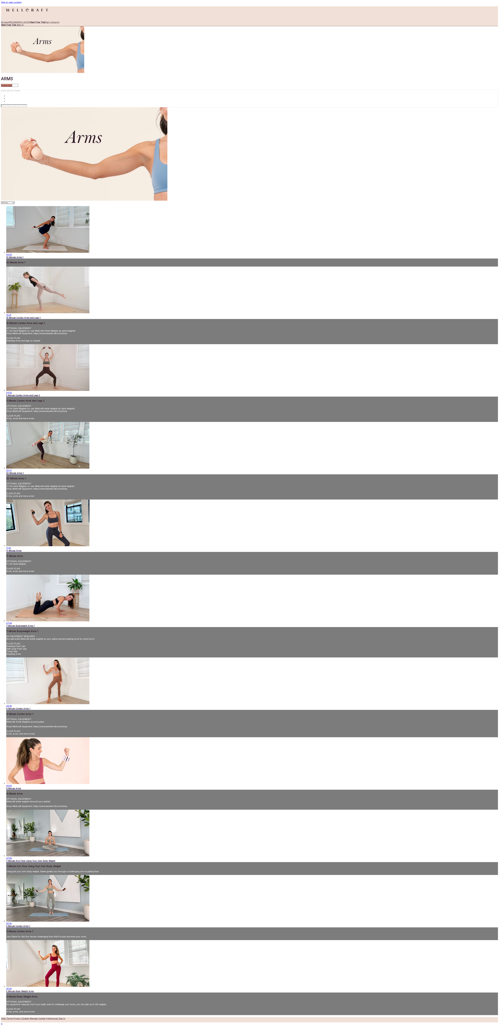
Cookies (25, 1018)
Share (15, 85)
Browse (5, 22)
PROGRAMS (15, 22)
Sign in (48, 22)
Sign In (20, 24)
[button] (2, 19)
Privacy (17, 1018)
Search (55, 22)
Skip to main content (11, 2)
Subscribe (6, 85)
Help (3, 1018)
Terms (9, 1018)
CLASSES (25, 22)
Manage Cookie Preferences (44, 1018)
